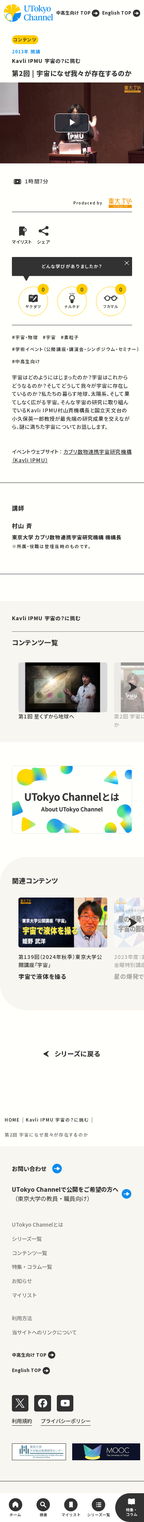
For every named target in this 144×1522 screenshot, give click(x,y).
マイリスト (24, 1295)
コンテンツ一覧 (29, 1253)
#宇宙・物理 (25, 337)
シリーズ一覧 (26, 1238)
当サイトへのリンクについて (44, 1332)
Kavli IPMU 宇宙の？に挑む (46, 60)
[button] (33, 301)
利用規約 (22, 1421)
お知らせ (22, 1281)
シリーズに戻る (78, 1053)
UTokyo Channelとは (37, 1224)
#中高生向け (26, 361)
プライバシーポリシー (66, 1421)
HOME (12, 1120)
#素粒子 (70, 337)
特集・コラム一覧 (32, 1266)
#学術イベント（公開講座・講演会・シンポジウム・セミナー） (75, 349)
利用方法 (22, 1318)
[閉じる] (126, 262)
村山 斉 (22, 525)
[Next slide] (133, 687)
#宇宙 (49, 337)
